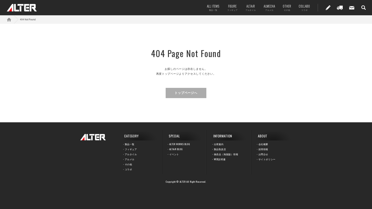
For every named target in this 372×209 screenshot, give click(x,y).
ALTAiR (250, 7)
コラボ (128, 169)
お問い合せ (351, 7)
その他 (128, 164)
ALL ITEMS (213, 7)
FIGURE (232, 7)
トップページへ (186, 92)
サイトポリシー (267, 159)
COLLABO (304, 7)
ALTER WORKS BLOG (179, 144)
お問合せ (263, 154)
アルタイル (131, 154)
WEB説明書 (220, 159)
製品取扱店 (220, 149)
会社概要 (263, 144)
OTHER (287, 7)
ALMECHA (269, 7)
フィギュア (131, 149)
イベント (174, 154)
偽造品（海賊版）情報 (226, 154)
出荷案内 (340, 7)
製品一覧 (129, 144)
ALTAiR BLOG (176, 149)
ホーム (11, 19)
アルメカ (129, 159)
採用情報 (263, 149)
